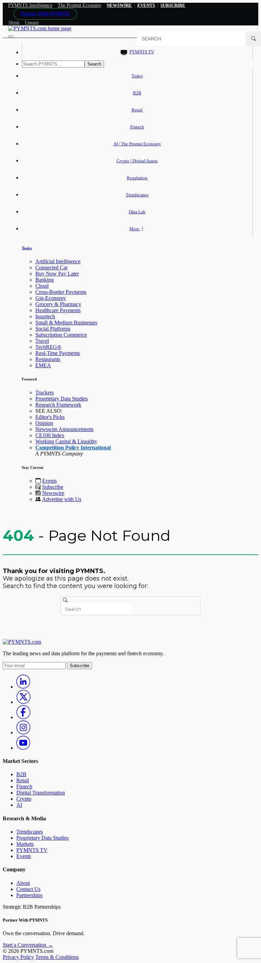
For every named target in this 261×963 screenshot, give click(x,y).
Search (94, 64)
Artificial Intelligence (58, 261)
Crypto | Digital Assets (137, 160)
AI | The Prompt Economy (137, 143)
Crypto (23, 799)
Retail (137, 109)
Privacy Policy (18, 957)
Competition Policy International (73, 447)
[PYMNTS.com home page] (39, 28)
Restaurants (47, 359)
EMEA (43, 365)
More (134, 228)
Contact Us (28, 889)
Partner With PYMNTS (45, 13)
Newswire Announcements (64, 429)
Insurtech (45, 316)
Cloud (42, 286)
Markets (25, 844)
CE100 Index (49, 435)
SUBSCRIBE (172, 5)
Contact (32, 22)
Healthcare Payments (58, 310)
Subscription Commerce (61, 335)
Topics (27, 248)
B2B (137, 92)
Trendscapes (137, 194)
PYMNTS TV (141, 51)
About (13, 22)
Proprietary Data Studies (61, 399)
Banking (44, 280)
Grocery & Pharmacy (58, 304)
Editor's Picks (50, 417)
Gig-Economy (50, 298)
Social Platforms (52, 329)
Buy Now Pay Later (57, 274)
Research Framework (58, 405)
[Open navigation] (11, 36)
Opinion (44, 423)
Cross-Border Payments (60, 292)
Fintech (137, 126)
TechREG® (48, 347)
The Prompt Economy (80, 5)
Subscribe (52, 487)
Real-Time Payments (57, 353)
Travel (42, 341)
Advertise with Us (61, 499)
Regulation (137, 177)
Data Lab (137, 211)
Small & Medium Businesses (66, 322)
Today (137, 75)
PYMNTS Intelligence (30, 5)
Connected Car (51, 267)
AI (19, 805)
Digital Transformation (40, 793)
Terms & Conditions (57, 957)
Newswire (119, 5)
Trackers (44, 392)
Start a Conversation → (28, 945)
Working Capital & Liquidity (66, 441)
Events (146, 5)
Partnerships (29, 895)
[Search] (253, 39)
